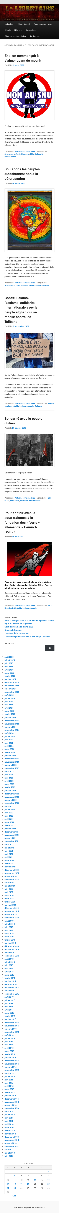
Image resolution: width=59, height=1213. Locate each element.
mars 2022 (9, 822)
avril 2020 (9, 895)
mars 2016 (9, 1051)
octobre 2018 (10, 952)
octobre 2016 (10, 1028)
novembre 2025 (12, 685)
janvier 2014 (10, 1133)
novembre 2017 (12, 987)
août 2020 (9, 882)
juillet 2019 (10, 923)
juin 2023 (9, 774)
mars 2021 (9, 860)
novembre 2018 (12, 949)
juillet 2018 (10, 962)
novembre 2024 (12, 723)
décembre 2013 (12, 1136)
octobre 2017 (10, 990)
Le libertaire (35, 36)
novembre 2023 (12, 761)
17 (8, 1183)
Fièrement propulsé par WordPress (29, 1207)
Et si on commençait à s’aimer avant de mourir (23, 58)
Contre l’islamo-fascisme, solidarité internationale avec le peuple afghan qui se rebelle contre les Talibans (21, 309)
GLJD (7, 500)
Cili (49, 497)
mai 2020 (9, 892)
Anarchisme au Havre (43, 24)
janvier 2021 (10, 866)
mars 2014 (9, 1127)
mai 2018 (9, 968)
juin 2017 (9, 1003)
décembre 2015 (12, 1060)
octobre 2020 (10, 876)
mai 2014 (9, 1120)
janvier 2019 (10, 942)
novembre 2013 (12, 1140)
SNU (32, 154)
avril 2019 (9, 933)
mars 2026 (9, 672)
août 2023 (9, 771)
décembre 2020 (12, 869)
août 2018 (9, 958)
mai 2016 (9, 1044)
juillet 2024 (10, 736)
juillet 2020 (10, 885)
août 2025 (9, 695)
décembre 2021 (12, 831)
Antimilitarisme (22, 154)
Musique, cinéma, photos (15, 36)
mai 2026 (9, 666)
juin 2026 (9, 663)
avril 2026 (9, 669)
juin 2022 (9, 812)
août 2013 (9, 1149)
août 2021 (9, 844)
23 (49, 1183)
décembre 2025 (12, 682)
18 (15, 1183)
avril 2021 (9, 857)
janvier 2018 (10, 981)
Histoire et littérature (13, 30)
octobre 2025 (10, 688)
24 (8, 1188)
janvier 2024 (10, 755)
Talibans (38, 406)
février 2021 (10, 863)
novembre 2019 (12, 911)
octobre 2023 (10, 764)
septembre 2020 (12, 879)
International (31, 30)
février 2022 (10, 825)
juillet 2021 (10, 847)
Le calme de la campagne (16, 633)
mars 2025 (9, 710)
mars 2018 (9, 974)
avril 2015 (9, 1086)
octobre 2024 (10, 726)
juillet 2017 (10, 1000)
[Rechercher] (49, 648)
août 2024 (9, 733)
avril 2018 (9, 971)
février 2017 (10, 1016)
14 (35, 1179)
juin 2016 (9, 1041)
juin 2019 (9, 927)
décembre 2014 (12, 1098)
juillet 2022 (10, 809)
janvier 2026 (10, 679)
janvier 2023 (10, 790)
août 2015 (9, 1073)
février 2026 (10, 676)
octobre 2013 (10, 1143)
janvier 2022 (10, 828)
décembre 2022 (12, 793)
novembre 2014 (12, 1101)
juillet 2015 (10, 1076)
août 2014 (9, 1111)
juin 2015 (9, 1079)
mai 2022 (9, 815)
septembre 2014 (12, 1108)
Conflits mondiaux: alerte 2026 (19, 626)
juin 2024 (9, 739)
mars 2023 (9, 784)
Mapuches (14, 500)
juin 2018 (9, 965)
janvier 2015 (10, 1095)
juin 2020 (9, 888)
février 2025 (10, 714)
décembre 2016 (12, 1022)
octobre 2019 (10, 914)
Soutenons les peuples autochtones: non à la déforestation (22, 174)
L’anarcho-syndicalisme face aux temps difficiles (27, 636)
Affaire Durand (24, 24)
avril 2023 (9, 780)
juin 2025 (9, 701)
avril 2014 (9, 1124)
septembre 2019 (12, 917)
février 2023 (10, 787)
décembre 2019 (12, 908)
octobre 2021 (10, 838)
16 (49, 1179)
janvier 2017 (10, 1019)
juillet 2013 (10, 1152)
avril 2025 (9, 707)
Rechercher (9, 643)
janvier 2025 (10, 717)
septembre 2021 (12, 841)
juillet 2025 (10, 698)
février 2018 (10, 978)
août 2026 (9, 656)
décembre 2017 (12, 984)
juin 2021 (9, 850)
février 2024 (10, 752)
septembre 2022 (12, 803)
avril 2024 (9, 746)
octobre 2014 (10, 1105)
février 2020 (10, 901)
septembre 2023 (12, 768)
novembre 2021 (12, 834)
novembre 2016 (12, 1025)
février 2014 (10, 1130)
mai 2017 (9, 1006)
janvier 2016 (10, 1057)
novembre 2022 (12, 796)
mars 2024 (9, 749)
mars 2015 (9, 1089)
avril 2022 (9, 819)
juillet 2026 (10, 660)
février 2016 (10, 1054)
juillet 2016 (10, 1038)
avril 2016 (9, 1047)
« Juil (14, 1195)
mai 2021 (9, 854)
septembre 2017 (12, 993)
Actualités (9, 24)
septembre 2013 (12, 1146)
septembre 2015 (12, 1070)
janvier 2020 (10, 904)
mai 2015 (9, 1082)
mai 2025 (9, 704)
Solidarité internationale (38, 285)
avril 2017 (9, 1009)
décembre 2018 (12, 946)
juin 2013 (9, 1155)
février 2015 (10, 1092)
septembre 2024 (12, 730)
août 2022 (9, 806)
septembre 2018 (12, 955)
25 (15, 1188)
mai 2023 (9, 777)
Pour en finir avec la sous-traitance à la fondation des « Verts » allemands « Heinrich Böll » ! (22, 522)
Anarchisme (10, 154)
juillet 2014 (10, 1114)
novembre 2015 (12, 1063)
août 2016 (9, 1035)
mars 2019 (9, 936)
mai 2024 (9, 742)
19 (21, 1183)
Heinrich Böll (10, 608)
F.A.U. (50, 605)
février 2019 (10, 939)
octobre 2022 (10, 800)
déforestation (22, 285)
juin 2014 (9, 1117)
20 (28, 1183)
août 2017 (9, 997)
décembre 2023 (12, 758)
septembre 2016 (12, 1032)
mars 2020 (9, 898)
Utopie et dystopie (13, 630)
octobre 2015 (10, 1066)
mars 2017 (9, 1012)
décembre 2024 (12, 720)
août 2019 (9, 920)
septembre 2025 (12, 692)
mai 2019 (9, 930)
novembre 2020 (12, 873)
